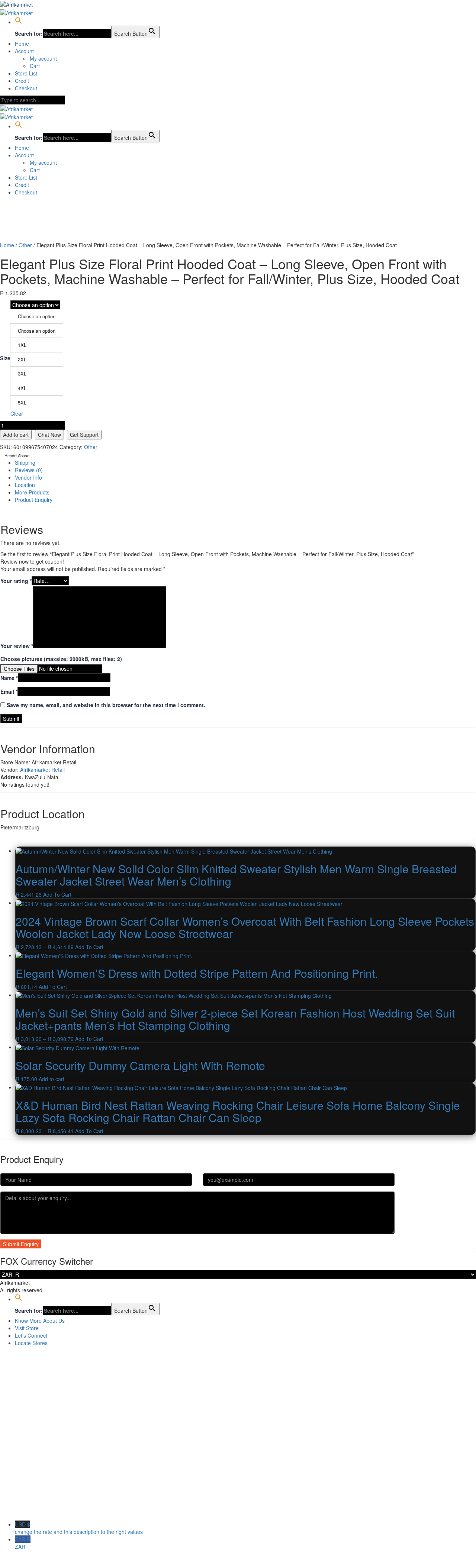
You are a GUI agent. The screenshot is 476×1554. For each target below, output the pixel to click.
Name (9, 677)
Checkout (26, 88)
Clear (16, 413)
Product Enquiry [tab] (33, 499)
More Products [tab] (32, 492)
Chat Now (49, 434)
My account (43, 58)
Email (8, 691)
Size (5, 358)
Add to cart (16, 434)
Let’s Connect (31, 1335)
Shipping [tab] (25, 462)
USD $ (79, 1528)
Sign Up (41, 1509)
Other (25, 245)
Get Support (84, 434)
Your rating (16, 580)
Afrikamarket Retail (42, 769)
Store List (26, 73)
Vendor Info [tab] (28, 477)
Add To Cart (57, 894)
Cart (35, 66)
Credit (22, 80)
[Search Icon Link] (18, 22)
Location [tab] (25, 485)
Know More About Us (40, 1320)
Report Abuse (16, 455)
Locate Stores (31, 1343)
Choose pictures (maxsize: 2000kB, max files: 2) (61, 658)
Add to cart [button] (51, 1079)
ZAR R (22, 1542)
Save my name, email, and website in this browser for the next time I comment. (106, 705)
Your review (16, 645)
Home (22, 43)
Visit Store (27, 1328)
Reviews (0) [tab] (29, 470)
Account (24, 51)
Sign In (59, 1509)
